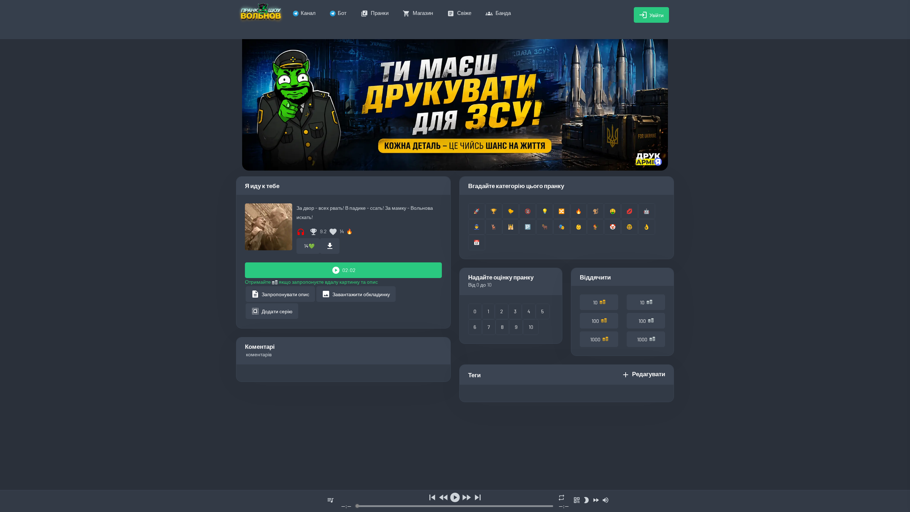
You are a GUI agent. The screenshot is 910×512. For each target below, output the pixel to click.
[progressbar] (455, 506)
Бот (342, 13)
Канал (308, 13)
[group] (455, 501)
